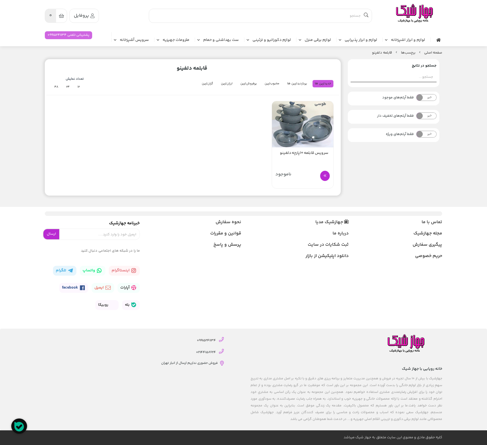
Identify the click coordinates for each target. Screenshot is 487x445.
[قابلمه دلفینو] (414, 13)
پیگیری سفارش (427, 244)
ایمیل (99, 288)
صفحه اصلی (433, 53)
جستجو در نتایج (424, 65)
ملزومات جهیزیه (176, 40)
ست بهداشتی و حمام (221, 40)
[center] (366, 16)
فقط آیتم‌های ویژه (400, 134)
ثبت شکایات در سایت (328, 244)
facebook (70, 288)
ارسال (51, 234)
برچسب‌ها (408, 53)
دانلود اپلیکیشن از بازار (327, 256)
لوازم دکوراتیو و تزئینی (272, 40)
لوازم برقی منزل (318, 40)
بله (127, 305)
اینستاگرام (121, 270)
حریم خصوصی (428, 256)
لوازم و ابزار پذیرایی (361, 40)
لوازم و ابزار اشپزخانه (408, 40)
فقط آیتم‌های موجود (398, 97)
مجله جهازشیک (427, 233)
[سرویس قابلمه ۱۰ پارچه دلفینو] (302, 124)
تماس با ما (432, 222)
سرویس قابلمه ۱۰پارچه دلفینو (304, 153)
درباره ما (340, 233)
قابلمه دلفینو (382, 53)
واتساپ (89, 270)
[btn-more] (325, 176)
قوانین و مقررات (225, 233)
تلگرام (61, 270)
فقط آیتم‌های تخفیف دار (395, 116)
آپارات (125, 288)
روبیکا (103, 305)
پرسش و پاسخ (227, 244)
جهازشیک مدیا (329, 222)
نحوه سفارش (228, 222)
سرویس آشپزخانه (134, 40)
